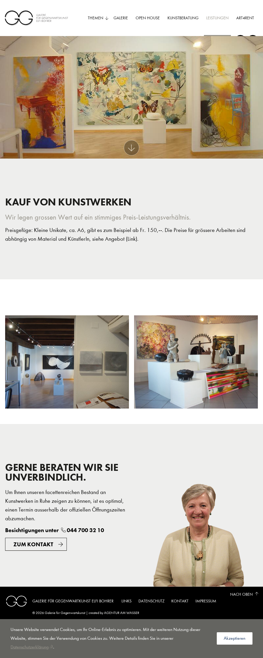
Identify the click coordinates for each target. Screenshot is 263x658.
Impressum (205, 601)
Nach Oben (241, 594)
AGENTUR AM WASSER (121, 613)
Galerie (121, 17)
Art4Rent (245, 17)
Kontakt (180, 601)
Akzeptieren (234, 638)
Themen (95, 17)
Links (126, 601)
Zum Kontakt (33, 544)
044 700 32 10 (85, 530)
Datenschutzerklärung (30, 647)
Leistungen (217, 17)
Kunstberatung (183, 17)
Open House (148, 17)
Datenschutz (151, 601)
